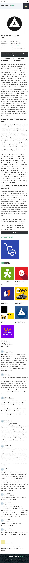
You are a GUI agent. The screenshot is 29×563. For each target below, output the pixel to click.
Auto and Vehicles (14, 45)
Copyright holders (13, 561)
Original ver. (14, 232)
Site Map (14, 559)
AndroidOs (7, 6)
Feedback (5, 561)
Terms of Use (22, 561)
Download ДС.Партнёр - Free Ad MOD (14, 54)
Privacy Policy (21, 559)
